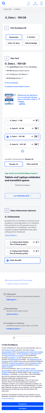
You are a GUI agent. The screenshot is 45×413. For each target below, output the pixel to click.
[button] (27, 74)
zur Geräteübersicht (21, 196)
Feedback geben (13, 329)
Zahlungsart (11, 299)
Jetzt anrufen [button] (12, 314)
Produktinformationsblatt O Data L (17, 86)
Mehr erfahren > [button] (11, 235)
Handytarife (8, 9)
